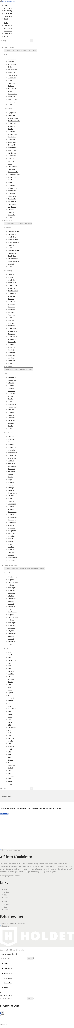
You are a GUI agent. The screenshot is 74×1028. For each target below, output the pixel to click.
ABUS (9, 685)
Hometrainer (12, 148)
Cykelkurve (11, 126)
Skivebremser (12, 493)
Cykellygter (11, 132)
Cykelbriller (11, 280)
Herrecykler (11, 72)
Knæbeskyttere (13, 240)
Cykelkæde (11, 445)
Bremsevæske (12, 380)
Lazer (9, 687)
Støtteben (11, 496)
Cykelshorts (12, 296)
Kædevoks (11, 394)
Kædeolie (11, 388)
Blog (5, 889)
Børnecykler (12, 59)
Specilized (11, 674)
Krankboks (11, 482)
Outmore (11, 601)
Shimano (11, 671)
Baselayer (11, 275)
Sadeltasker (12, 156)
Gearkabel (11, 469)
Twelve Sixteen (13, 582)
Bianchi (10, 655)
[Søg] (31, 40)
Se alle (10, 80)
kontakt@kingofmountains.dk (10, 876)
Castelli (10, 701)
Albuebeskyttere (13, 232)
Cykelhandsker (13, 285)
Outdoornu (11, 593)
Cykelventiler (12, 458)
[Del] (4, 1024)
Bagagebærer (12, 113)
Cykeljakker (11, 288)
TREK (9, 676)
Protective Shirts (13, 242)
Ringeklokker (12, 153)
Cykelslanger (12, 455)
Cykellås (10, 129)
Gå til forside (4, 814)
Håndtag (10, 477)
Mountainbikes (12, 75)
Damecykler (12, 64)
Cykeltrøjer (11, 304)
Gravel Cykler (12, 70)
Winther (10, 714)
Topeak (10, 693)
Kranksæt (11, 485)
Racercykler (12, 78)
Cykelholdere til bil (14, 121)
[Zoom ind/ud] (1, 1024)
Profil (5, 895)
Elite (9, 695)
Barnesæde (12, 115)
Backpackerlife (13, 598)
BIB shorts (11, 277)
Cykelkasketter (13, 291)
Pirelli (9, 711)
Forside (2, 796)
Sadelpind (11, 490)
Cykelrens (11, 385)
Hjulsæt (10, 474)
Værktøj (10, 399)
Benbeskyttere (12, 234)
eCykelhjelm (12, 590)
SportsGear (11, 607)
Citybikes (11, 62)
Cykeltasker (12, 137)
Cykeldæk (11, 442)
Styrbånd (11, 158)
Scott (9, 668)
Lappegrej (11, 396)
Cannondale (12, 660)
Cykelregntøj (12, 293)
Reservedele (8, 13)
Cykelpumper (12, 134)
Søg (1, 41)
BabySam (11, 596)
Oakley (10, 666)
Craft (9, 703)
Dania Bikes (11, 585)
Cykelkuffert (12, 123)
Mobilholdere (12, 150)
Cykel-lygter (12, 588)
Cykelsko (11, 299)
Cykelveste (11, 307)
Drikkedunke (12, 142)
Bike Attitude (12, 709)
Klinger (10, 480)
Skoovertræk (12, 315)
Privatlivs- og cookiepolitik (8, 954)
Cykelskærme (12, 453)
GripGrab (11, 679)
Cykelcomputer (13, 118)
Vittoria (10, 682)
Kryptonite (11, 698)
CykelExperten (12, 577)
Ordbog (6, 892)
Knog (9, 706)
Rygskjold (11, 245)
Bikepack (11, 580)
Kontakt (6, 897)
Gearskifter (11, 472)
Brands (6, 19)
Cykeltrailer (11, 140)
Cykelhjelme (12, 237)
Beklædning (8, 11)
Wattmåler (11, 161)
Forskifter (11, 461)
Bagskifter (11, 437)
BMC (9, 658)
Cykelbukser (12, 283)
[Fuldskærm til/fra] (2, 1024)
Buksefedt (11, 383)
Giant (9, 663)
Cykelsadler (11, 450)
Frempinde (11, 463)
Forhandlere (8, 16)
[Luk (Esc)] (6, 1024)
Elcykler (10, 67)
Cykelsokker (12, 302)
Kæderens (11, 391)
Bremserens (12, 377)
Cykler (6, 5)
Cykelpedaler (12, 447)
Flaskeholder (12, 145)
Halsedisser (11, 310)
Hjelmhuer (11, 312)
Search (30, 958)
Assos (9, 652)
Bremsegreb (12, 439)
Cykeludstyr (8, 8)
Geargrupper (12, 466)
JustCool (11, 604)
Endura (10, 690)
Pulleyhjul (11, 488)
